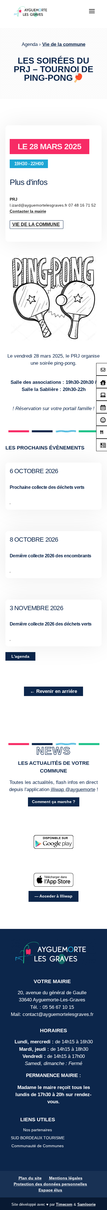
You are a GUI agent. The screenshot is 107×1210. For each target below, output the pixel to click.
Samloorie (86, 1204)
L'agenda (20, 656)
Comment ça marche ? (53, 801)
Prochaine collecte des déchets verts (47, 487)
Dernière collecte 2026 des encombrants (50, 555)
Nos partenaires (37, 1130)
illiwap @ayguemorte (73, 789)
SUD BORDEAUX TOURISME (37, 1138)
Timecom (64, 1204)
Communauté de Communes (37, 1146)
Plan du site (30, 1178)
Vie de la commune (63, 44)
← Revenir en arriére (53, 691)
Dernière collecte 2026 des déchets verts (51, 624)
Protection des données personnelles (50, 1184)
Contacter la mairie (28, 211)
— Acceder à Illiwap (53, 896)
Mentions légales (65, 1178)
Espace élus (50, 1190)
